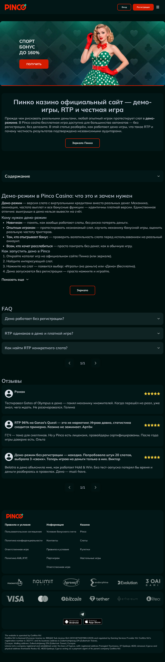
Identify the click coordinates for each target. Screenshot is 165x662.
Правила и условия (18, 524)
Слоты (84, 540)
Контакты (52, 540)
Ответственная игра (17, 549)
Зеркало (82, 290)
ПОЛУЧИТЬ (33, 64)
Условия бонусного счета (61, 531)
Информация (55, 524)
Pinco (83, 531)
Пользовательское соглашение (23, 531)
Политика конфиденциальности (23, 540)
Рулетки (85, 549)
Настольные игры (90, 558)
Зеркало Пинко (82, 142)
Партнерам (53, 558)
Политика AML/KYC (16, 558)
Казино (85, 524)
